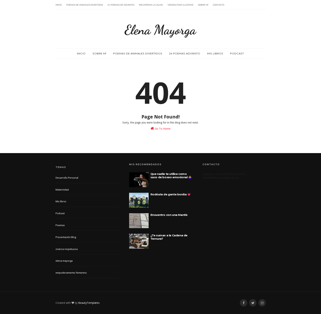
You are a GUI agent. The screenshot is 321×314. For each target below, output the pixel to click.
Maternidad (62, 189)
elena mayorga (64, 260)
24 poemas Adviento (184, 53)
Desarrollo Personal (67, 177)
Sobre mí (203, 5)
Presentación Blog (66, 237)
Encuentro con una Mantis (169, 215)
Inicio (59, 5)
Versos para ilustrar (180, 5)
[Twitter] (253, 303)
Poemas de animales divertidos (84, 5)
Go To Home (162, 128)
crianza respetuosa (67, 249)
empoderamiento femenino (71, 272)
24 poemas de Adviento (121, 5)
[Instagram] (262, 303)
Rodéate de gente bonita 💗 (170, 194)
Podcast (237, 53)
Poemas (60, 225)
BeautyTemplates (89, 303)
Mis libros (215, 53)
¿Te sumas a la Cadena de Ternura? (168, 237)
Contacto (218, 5)
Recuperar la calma (151, 5)
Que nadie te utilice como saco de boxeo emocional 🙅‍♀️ (171, 175)
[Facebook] (243, 303)
